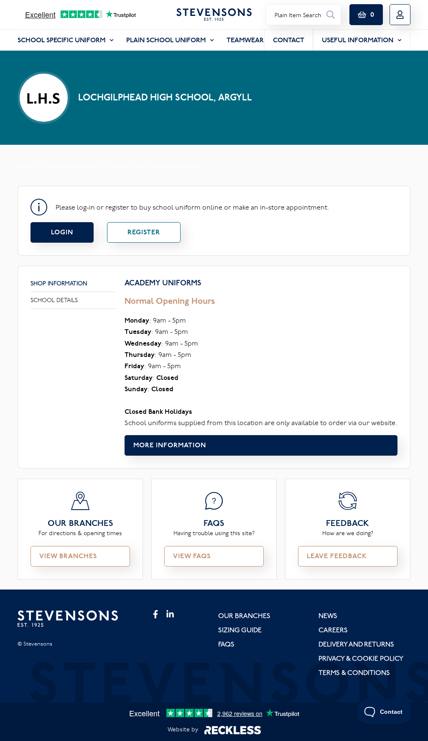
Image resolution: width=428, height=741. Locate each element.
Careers (333, 629)
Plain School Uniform (166, 40)
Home (25, 165)
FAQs (226, 644)
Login (62, 232)
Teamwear (245, 40)
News (327, 615)
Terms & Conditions (354, 672)
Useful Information (357, 40)
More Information (169, 445)
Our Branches (244, 615)
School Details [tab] (54, 300)
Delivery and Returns (356, 644)
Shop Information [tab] (59, 283)
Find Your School (70, 165)
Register (143, 232)
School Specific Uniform (61, 40)
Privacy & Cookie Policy (360, 658)
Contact (288, 40)
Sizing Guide (240, 629)
